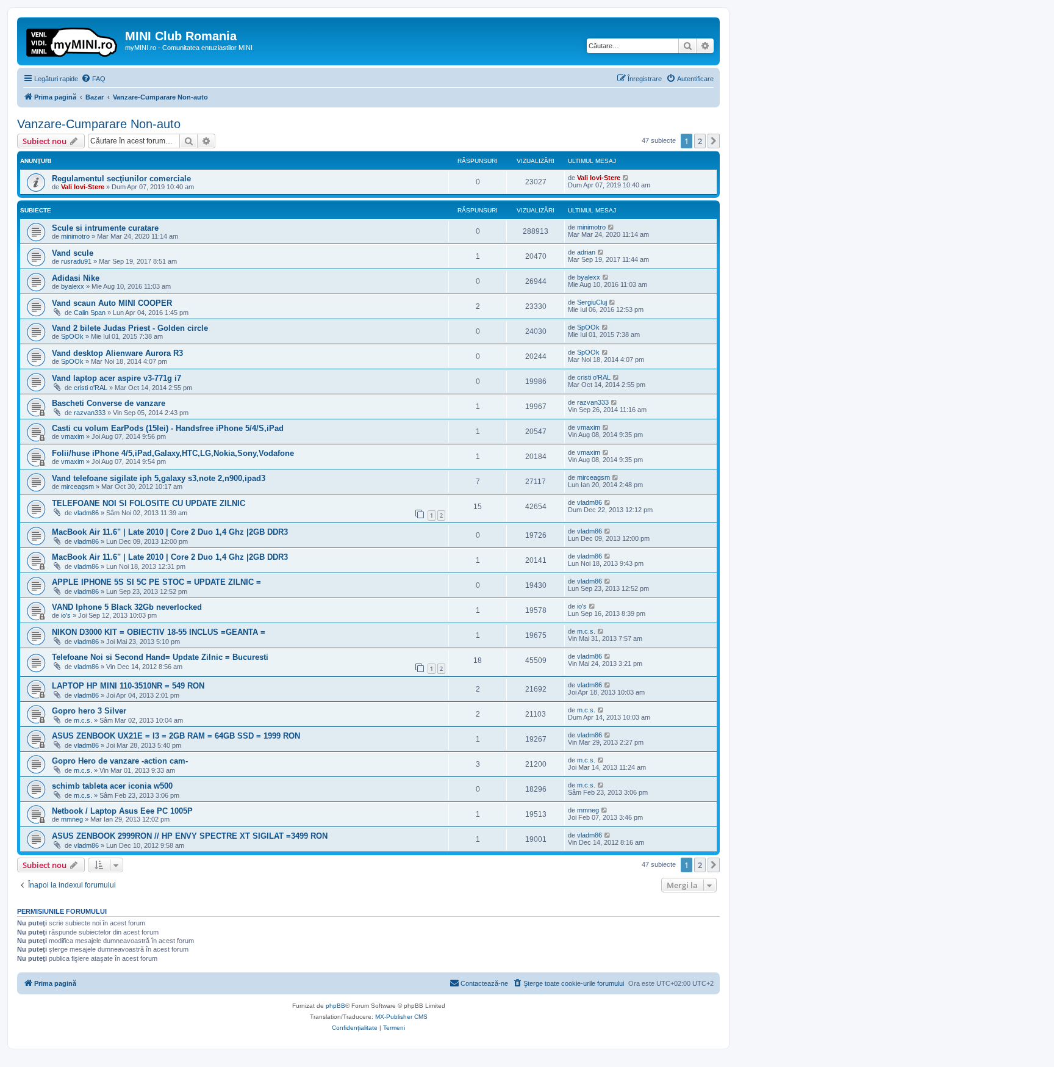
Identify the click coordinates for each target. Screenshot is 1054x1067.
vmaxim (72, 436)
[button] (714, 141)
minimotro (75, 236)
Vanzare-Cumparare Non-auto (99, 124)
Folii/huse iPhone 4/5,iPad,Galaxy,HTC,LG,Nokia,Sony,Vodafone (173, 453)
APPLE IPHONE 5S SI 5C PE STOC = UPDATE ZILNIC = (156, 582)
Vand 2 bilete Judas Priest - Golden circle (130, 328)
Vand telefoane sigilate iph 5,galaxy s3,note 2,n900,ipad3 (158, 478)
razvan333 (90, 412)
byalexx (72, 286)
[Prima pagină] (72, 39)
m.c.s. (586, 631)
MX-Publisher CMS (401, 1016)
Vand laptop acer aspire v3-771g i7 (116, 378)
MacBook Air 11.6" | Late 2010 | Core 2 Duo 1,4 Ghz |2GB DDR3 (170, 532)
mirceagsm (77, 486)
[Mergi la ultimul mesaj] (626, 177)
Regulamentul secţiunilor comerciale (121, 178)
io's (66, 615)
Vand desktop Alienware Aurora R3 (117, 353)
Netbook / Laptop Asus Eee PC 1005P (122, 811)
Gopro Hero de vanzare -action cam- (120, 760)
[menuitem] (93, 78)
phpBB (335, 1005)
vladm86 (86, 512)
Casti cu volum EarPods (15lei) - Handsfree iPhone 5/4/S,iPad (168, 428)
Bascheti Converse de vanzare (108, 403)
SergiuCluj (592, 302)
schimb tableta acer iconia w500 (112, 785)
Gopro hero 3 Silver (89, 710)
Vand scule (72, 253)
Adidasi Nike (75, 278)
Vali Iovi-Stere (82, 186)
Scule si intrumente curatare (105, 228)
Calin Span (90, 312)
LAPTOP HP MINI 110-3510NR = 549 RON (128, 685)
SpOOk (72, 336)
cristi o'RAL (90, 387)
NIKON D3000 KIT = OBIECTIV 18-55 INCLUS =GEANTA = (158, 632)
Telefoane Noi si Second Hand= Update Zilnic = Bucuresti (160, 657)
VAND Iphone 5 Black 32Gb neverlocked (127, 607)
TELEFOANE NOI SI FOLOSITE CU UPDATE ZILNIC (148, 503)
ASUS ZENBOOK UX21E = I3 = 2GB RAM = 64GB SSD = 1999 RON (176, 735)
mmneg (72, 819)
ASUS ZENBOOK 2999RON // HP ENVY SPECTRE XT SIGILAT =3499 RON (190, 836)
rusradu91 (76, 261)
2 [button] (700, 141)
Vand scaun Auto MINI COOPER (112, 303)
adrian (586, 252)
